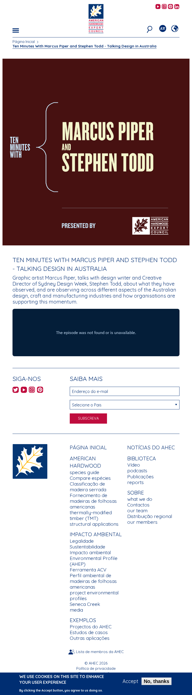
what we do (139, 499)
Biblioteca (141, 458)
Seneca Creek (85, 604)
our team (137, 511)
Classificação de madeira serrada (88, 487)
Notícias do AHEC (151, 447)
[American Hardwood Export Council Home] (95, 18)
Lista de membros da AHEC (100, 651)
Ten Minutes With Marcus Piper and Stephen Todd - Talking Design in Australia (84, 46)
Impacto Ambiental (96, 534)
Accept (130, 681)
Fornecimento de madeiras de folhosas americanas (93, 501)
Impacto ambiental (90, 552)
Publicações (140, 477)
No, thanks (156, 681)
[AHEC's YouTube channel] (158, 7)
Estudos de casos (89, 632)
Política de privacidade (96, 668)
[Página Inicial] (30, 461)
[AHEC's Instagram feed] (164, 7)
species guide (84, 472)
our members (142, 522)
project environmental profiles (94, 595)
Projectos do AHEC (91, 627)
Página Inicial (23, 41)
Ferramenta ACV (88, 570)
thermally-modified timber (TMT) (91, 515)
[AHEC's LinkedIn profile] (176, 7)
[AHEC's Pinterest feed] (170, 7)
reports (135, 482)
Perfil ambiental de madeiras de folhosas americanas (93, 581)
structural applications (94, 524)
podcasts (137, 471)
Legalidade (82, 541)
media (76, 610)
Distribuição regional (149, 516)
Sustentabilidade (87, 547)
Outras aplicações (90, 638)
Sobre (135, 492)
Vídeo (133, 465)
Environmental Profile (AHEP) (94, 561)
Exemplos (83, 620)
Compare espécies (90, 478)
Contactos (138, 505)
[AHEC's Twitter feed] (15, 390)
